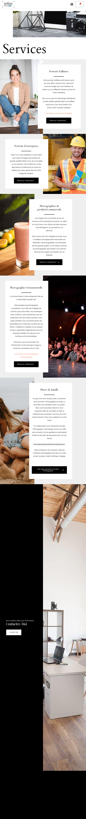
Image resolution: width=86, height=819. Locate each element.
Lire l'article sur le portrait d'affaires (59, 113)
